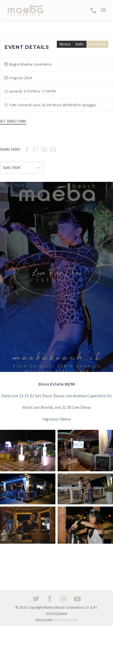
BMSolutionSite (66, 620)
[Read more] (93, 10)
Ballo (80, 44)
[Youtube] (77, 599)
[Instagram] (63, 599)
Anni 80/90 (97, 44)
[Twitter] (36, 599)
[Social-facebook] (49, 599)
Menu (103, 10)
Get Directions (13, 121)
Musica (65, 44)
